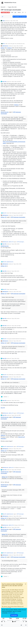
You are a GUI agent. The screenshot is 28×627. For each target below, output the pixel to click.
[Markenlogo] (2, 3)
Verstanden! (14, 615)
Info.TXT (3, 407)
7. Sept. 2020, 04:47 (17, 555)
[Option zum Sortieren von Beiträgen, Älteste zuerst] (2, 16)
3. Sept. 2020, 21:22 (17, 45)
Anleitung (9, 47)
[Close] (25, 584)
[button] (2, 625)
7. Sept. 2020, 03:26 (15, 81)
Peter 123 (4, 81)
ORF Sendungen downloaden (18, 217)
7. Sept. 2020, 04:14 (15, 325)
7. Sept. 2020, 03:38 (17, 215)
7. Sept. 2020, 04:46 (15, 527)
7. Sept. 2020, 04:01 (15, 271)
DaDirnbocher (5, 45)
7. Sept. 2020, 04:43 (17, 516)
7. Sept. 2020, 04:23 (15, 400)
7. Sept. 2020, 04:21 (17, 376)
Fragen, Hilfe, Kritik (6, 12)
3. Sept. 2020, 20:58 (14, 20)
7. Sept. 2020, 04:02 (17, 291)
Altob (3, 20)
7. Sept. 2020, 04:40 (15, 469)
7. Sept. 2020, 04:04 (15, 318)
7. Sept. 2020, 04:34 (17, 448)
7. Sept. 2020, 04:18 (15, 358)
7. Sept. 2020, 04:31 (15, 415)
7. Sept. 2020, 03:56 (15, 243)
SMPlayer (3, 435)
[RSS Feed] (25, 12)
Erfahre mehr (11, 613)
